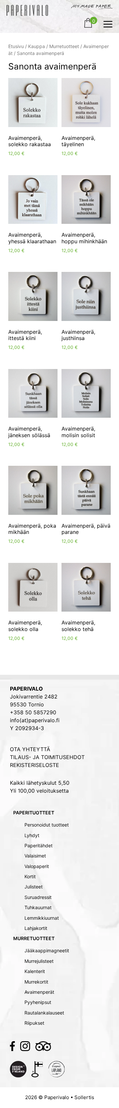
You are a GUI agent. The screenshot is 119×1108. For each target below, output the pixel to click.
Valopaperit (36, 866)
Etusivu (16, 46)
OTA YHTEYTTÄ (30, 749)
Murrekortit (36, 982)
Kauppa (36, 46)
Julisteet (33, 886)
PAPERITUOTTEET (33, 812)
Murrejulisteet (39, 961)
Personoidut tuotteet (46, 825)
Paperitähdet (38, 845)
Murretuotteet (64, 46)
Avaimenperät (39, 992)
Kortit (30, 876)
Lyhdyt (31, 835)
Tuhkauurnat (38, 907)
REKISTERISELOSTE (34, 765)
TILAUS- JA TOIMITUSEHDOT (47, 757)
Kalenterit (34, 971)
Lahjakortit (35, 928)
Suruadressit (38, 897)
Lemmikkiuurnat (41, 918)
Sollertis (84, 1097)
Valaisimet (35, 855)
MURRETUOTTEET (34, 938)
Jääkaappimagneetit (46, 950)
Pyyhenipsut (37, 1002)
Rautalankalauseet (44, 1013)
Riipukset (34, 1023)
